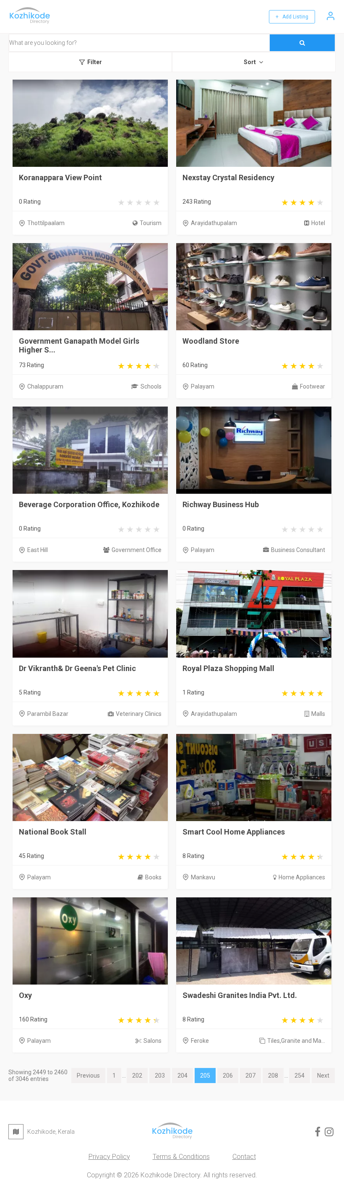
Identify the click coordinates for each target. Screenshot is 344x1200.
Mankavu (203, 877)
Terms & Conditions (181, 1157)
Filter (94, 62)
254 (299, 1075)
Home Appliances (302, 877)
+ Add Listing (292, 17)
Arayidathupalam (214, 223)
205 (205, 1075)
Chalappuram (45, 386)
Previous (88, 1075)
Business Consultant (298, 550)
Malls (318, 713)
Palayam (202, 386)
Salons (152, 1040)
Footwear (312, 386)
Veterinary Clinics (139, 713)
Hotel (318, 223)
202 (137, 1075)
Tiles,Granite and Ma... (296, 1040)
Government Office (137, 550)
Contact (244, 1157)
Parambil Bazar (47, 713)
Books (153, 877)
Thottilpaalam (46, 223)
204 (182, 1075)
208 (273, 1075)
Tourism (151, 223)
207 (250, 1075)
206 (228, 1075)
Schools (151, 386)
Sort (250, 62)
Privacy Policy (109, 1157)
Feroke (200, 1040)
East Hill (37, 550)
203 (160, 1075)
